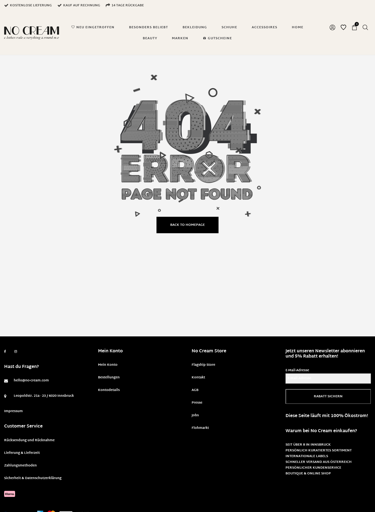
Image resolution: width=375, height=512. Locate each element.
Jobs (195, 415)
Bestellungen (109, 378)
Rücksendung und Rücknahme (29, 440)
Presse (197, 403)
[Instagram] (15, 352)
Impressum (13, 411)
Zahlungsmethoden (20, 466)
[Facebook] (5, 352)
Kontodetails (109, 390)
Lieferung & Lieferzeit (22, 453)
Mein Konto (107, 365)
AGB (195, 390)
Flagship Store (203, 365)
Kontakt (198, 378)
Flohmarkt (200, 428)
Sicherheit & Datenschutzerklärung (32, 478)
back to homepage (187, 225)
